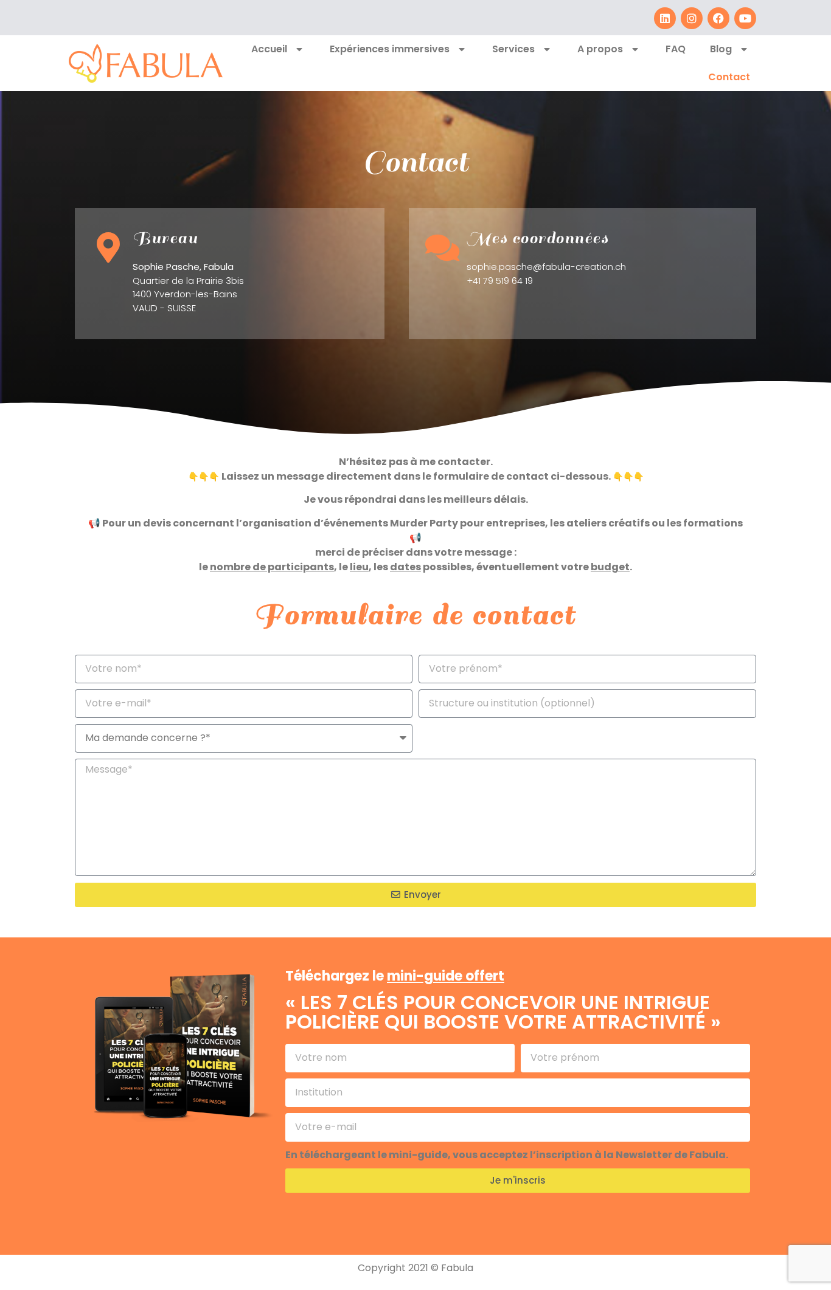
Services (513, 49)
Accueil (269, 49)
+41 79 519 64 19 (500, 280)
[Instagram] (692, 18)
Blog (721, 49)
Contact (729, 77)
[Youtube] (745, 18)
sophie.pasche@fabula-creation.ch (546, 266)
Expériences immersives (390, 49)
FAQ (676, 49)
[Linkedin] (665, 18)
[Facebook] (718, 18)
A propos (600, 49)
